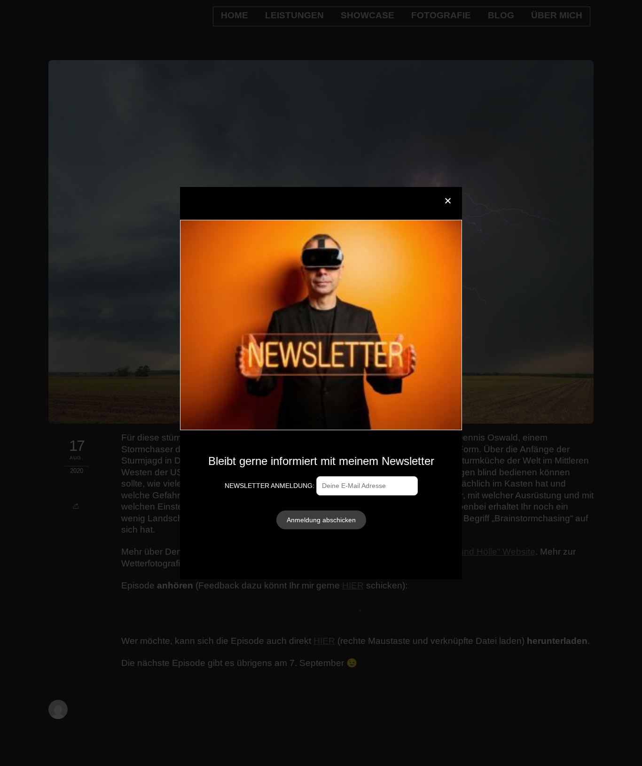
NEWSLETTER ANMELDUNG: (270, 485)
